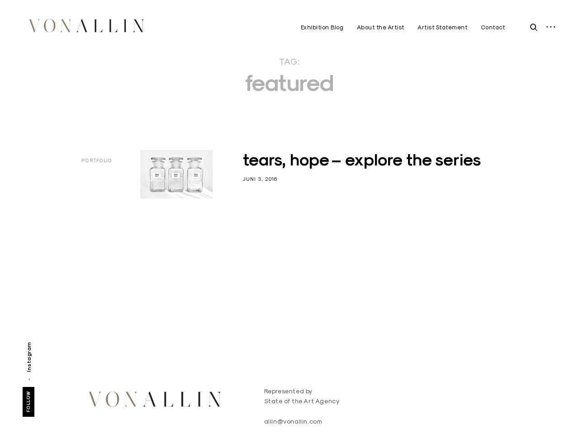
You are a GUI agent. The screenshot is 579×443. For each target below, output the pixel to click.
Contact (493, 27)
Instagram (28, 357)
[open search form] (531, 27)
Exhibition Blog (322, 27)
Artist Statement (442, 27)
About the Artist (380, 27)
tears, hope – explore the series (362, 159)
